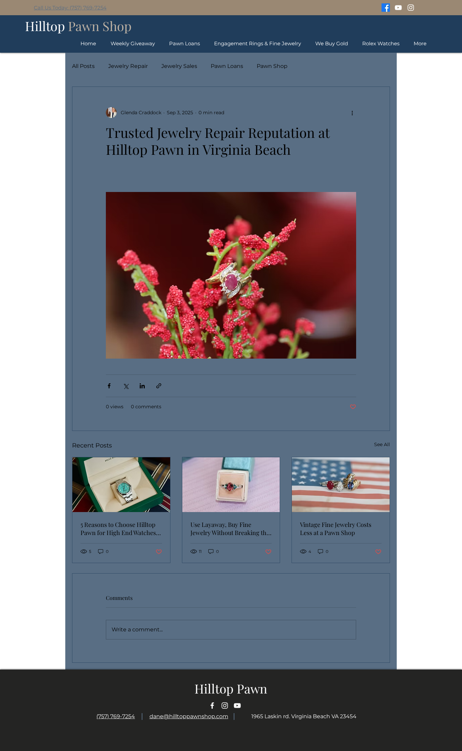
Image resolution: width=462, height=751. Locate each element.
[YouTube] (398, 7)
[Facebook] (386, 7)
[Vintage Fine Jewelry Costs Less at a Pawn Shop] (341, 484)
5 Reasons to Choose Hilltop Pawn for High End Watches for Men (118, 528)
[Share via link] (159, 386)
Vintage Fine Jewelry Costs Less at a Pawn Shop (335, 528)
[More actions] (352, 112)
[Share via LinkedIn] (142, 386)
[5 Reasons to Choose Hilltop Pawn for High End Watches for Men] (121, 484)
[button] (381, 43)
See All (382, 444)
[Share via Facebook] (109, 386)
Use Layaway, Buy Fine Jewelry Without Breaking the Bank (230, 528)
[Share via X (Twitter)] (125, 386)
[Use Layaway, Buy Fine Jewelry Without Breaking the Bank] (231, 484)
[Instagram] (411, 7)
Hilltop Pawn (230, 688)
